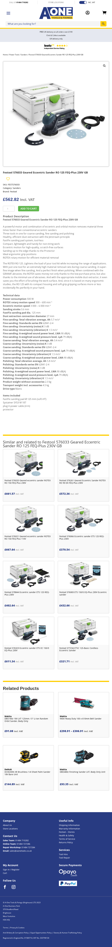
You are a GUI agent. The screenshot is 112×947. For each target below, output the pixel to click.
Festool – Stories (67, 832)
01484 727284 (28, 847)
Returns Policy (66, 842)
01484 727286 (23, 843)
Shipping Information (69, 825)
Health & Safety (66, 835)
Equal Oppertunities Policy (41, 932)
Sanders (24, 54)
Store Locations (10, 828)
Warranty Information (69, 828)
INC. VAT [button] (91, 2)
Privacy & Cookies (17, 927)
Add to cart (28, 208)
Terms (5, 927)
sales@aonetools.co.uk (21, 850)
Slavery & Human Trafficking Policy (68, 932)
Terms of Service (67, 839)
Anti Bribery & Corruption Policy (16, 932)
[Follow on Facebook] (6, 887)
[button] (104, 65)
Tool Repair (64, 857)
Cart (5, 873)
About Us (7, 825)
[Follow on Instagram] (15, 887)
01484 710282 (22, 840)
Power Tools (14, 54)
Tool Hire (63, 854)
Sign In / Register (11, 869)
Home (5, 54)
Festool (13, 191)
